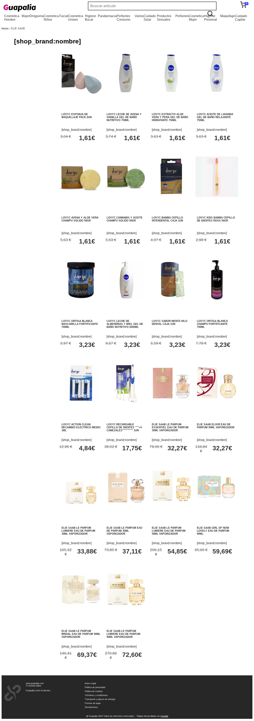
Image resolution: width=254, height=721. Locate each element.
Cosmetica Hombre (11, 17)
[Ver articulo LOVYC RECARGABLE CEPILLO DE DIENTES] (126, 403)
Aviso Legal (90, 683)
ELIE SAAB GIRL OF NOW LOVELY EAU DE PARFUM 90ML (213, 530)
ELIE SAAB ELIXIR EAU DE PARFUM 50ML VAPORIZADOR (215, 426)
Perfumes (182, 16)
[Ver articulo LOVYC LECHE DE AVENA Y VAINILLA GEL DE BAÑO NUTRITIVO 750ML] (126, 93)
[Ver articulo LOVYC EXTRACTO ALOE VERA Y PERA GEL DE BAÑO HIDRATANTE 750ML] (171, 93)
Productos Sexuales (164, 17)
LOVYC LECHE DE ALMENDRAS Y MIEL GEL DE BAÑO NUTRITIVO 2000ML (125, 324)
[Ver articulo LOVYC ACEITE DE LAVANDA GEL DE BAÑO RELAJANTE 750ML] (216, 93)
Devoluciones (91, 707)
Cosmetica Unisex (75, 17)
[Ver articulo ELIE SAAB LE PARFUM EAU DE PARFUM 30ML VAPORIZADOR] (126, 507)
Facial (63, 16)
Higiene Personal (210, 17)
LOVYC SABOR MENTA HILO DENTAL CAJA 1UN (169, 322)
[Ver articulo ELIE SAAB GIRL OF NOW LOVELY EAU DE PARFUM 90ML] (216, 507)
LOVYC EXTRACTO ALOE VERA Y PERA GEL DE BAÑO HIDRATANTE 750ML (170, 117)
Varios (139, 16)
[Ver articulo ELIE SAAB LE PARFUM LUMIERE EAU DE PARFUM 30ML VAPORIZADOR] (81, 519)
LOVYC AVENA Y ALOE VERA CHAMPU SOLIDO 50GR (80, 219)
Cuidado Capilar (241, 17)
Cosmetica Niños (51, 17)
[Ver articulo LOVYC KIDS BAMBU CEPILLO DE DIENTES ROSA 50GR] (216, 197)
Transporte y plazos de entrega (100, 699)
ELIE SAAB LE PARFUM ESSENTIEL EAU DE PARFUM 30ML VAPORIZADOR (170, 427)
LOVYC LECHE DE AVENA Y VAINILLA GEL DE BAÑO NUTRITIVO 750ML (124, 117)
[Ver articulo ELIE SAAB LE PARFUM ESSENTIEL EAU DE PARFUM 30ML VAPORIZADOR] (171, 403)
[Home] (31, 8)
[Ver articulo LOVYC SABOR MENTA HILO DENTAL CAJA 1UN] (171, 300)
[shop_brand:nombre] (76, 129)
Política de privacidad (95, 687)
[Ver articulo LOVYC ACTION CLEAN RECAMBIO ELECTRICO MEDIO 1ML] (81, 403)
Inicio (5, 28)
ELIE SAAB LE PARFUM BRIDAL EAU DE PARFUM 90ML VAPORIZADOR (81, 634)
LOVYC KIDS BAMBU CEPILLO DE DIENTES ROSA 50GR (216, 219)
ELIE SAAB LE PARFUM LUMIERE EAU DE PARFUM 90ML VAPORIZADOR (123, 634)
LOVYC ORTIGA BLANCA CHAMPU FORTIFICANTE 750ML (212, 324)
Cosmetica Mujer (196, 17)
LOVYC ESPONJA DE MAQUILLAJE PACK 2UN (77, 116)
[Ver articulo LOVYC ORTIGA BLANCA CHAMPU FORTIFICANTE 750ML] (216, 300)
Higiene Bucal (90, 17)
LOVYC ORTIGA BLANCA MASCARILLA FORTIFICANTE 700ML (80, 324)
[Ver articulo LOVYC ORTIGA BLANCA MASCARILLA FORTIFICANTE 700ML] (81, 300)
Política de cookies (94, 691)
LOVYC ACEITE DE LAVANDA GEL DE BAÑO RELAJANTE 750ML (215, 117)
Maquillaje (227, 16)
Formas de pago (93, 703)
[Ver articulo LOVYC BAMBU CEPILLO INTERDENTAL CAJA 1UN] (171, 197)
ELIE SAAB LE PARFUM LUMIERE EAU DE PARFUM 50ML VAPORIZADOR (169, 530)
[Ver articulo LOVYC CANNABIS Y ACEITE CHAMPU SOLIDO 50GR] (126, 197)
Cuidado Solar (150, 17)
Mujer (26, 16)
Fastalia (164, 716)
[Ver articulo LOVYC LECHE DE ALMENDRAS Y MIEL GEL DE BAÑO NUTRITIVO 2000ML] (126, 300)
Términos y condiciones (96, 695)
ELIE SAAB (18, 28)
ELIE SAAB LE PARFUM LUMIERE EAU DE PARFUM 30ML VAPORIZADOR (78, 530)
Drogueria (37, 16)
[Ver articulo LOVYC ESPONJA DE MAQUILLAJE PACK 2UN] (81, 93)
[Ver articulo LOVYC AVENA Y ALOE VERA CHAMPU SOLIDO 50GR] (81, 197)
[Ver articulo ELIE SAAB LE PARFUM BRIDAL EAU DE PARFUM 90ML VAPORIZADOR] (81, 610)
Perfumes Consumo (123, 17)
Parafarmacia (107, 16)
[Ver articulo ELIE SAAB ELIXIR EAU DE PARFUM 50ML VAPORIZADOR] (216, 403)
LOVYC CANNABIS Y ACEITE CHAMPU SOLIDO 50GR (124, 219)
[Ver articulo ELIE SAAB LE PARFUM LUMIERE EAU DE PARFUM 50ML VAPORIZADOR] (171, 507)
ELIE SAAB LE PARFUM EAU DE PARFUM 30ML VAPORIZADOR (124, 530)
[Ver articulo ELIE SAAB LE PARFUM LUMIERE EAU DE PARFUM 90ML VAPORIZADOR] (126, 610)
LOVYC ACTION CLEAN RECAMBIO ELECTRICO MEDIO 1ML (81, 427)
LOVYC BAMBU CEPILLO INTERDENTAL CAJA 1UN (167, 219)
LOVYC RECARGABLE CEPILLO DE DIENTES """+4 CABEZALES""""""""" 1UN (124, 427)
